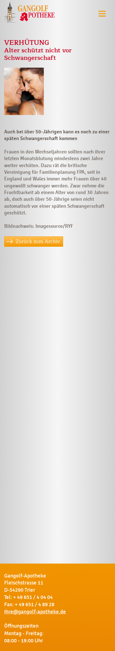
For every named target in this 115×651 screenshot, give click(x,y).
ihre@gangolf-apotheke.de (35, 612)
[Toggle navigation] (102, 13)
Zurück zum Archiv (38, 241)
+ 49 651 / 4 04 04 (33, 597)
